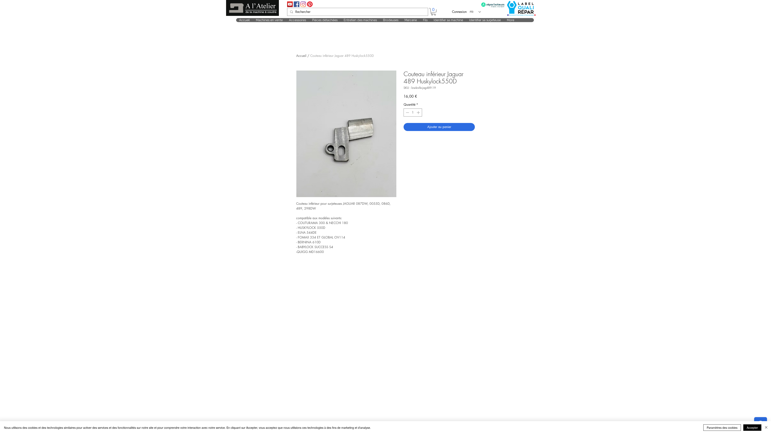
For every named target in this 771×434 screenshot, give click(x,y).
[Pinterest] (310, 4)
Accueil (301, 56)
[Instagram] (303, 4)
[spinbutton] (413, 112)
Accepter (752, 428)
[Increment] (418, 112)
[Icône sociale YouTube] (290, 4)
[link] (433, 11)
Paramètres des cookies (722, 428)
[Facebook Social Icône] (296, 4)
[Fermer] (766, 427)
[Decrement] (407, 112)
